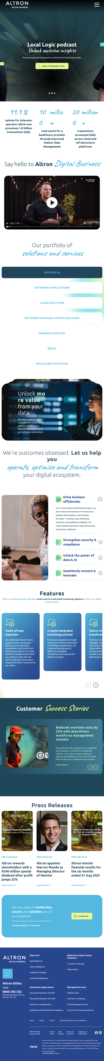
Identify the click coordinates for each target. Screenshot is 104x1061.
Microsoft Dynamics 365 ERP (42, 993)
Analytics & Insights (38, 972)
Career (41, 1020)
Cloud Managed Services (77, 1004)
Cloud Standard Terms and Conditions (73, 1020)
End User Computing (76, 998)
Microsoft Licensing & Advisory (80, 1010)
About (32, 1020)
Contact (52, 1020)
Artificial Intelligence (39, 978)
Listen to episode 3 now (53, 66)
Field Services (73, 993)
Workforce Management (40, 1004)
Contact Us (83, 916)
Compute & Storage (75, 964)
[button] (96, 685)
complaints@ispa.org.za (50, 1053)
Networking (72, 969)
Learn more (61, 765)
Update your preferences (83, 1033)
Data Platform (36, 961)
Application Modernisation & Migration (46, 1010)
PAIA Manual (61, 1033)
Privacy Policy (52, 1033)
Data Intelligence (37, 967)
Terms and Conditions (70, 1033)
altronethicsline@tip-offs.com (14, 995)
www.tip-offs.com (9, 997)
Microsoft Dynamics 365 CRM (42, 998)
